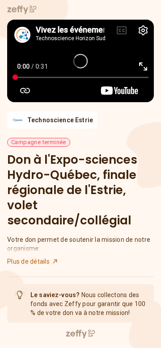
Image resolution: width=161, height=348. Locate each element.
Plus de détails (28, 261)
